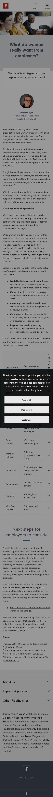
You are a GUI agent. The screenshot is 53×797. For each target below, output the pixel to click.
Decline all (26, 410)
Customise (27, 420)
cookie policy (22, 390)
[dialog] (26, 398)
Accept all (26, 400)
